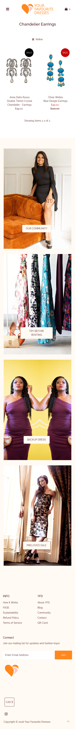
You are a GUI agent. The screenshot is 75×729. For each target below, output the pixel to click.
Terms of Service (12, 622)
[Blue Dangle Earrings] (55, 70)
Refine (39, 39)
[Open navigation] (7, 9)
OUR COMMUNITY (36, 228)
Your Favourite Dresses (37, 721)
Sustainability (10, 612)
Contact (42, 617)
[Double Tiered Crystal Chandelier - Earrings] (19, 70)
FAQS (6, 607)
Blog (40, 607)
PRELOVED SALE (37, 545)
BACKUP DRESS (36, 439)
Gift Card (43, 622)
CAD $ (9, 702)
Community (44, 612)
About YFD (44, 602)
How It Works (10, 602)
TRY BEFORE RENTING (36, 333)
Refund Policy (11, 617)
